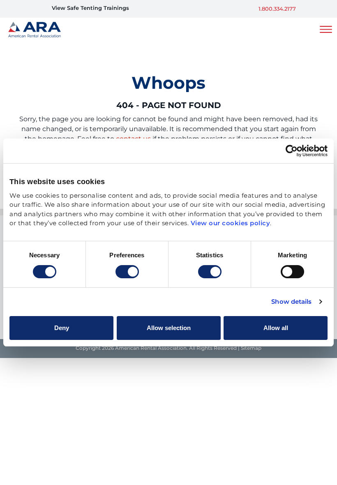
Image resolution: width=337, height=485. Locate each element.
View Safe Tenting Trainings (90, 8)
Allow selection (169, 327)
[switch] (127, 271)
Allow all (275, 327)
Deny (61, 327)
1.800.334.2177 (277, 9)
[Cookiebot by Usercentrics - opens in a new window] (292, 151)
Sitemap (251, 348)
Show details (291, 302)
